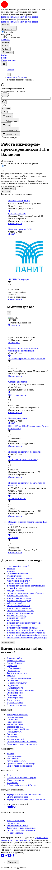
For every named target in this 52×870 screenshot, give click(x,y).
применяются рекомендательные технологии (24, 838)
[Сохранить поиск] (4, 102)
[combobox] (14, 88)
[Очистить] (5, 94)
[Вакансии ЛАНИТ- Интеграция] (28, 257)
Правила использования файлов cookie (19, 22)
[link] (6, 49)
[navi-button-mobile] (4, 64)
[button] (4, 55)
